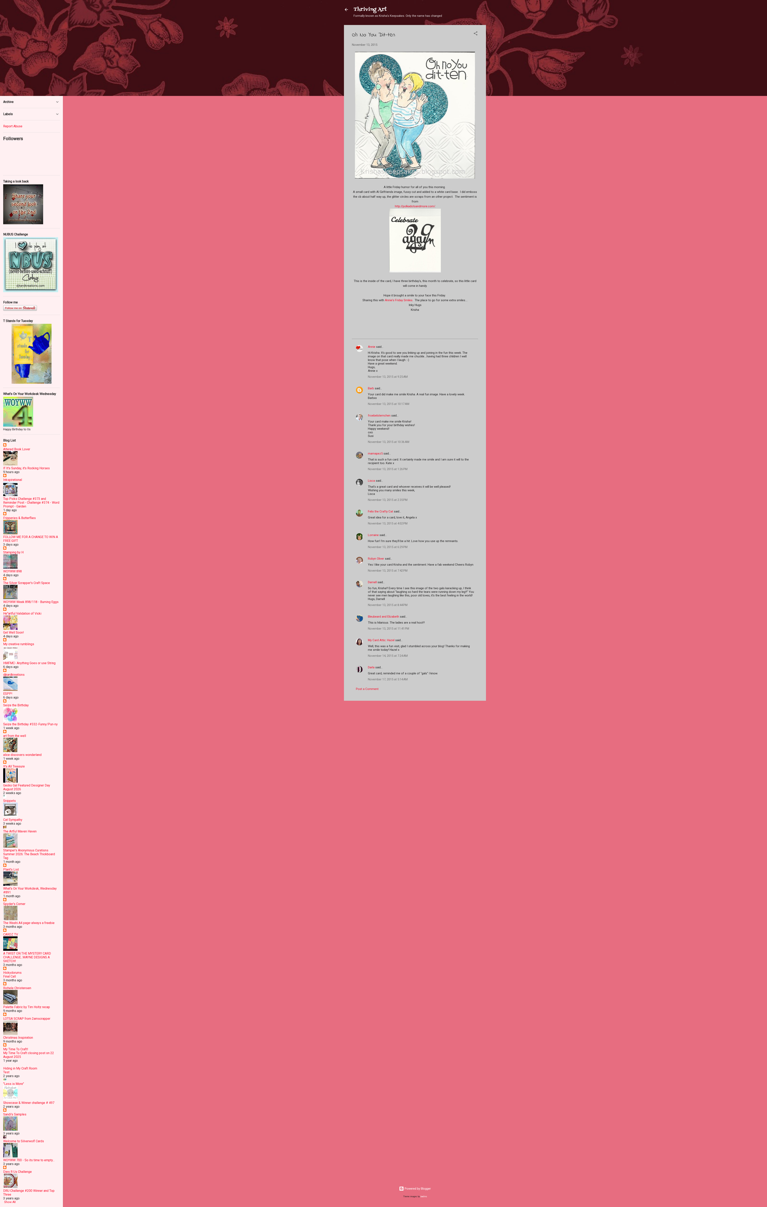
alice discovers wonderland (22, 755)
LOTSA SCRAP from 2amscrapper (26, 1019)
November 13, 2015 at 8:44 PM (387, 605)
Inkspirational (12, 480)
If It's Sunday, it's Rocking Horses (26, 468)
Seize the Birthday (16, 705)
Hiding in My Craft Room (20, 1068)
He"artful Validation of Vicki (22, 613)
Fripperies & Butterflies (19, 518)
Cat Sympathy (12, 820)
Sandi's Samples (14, 1114)
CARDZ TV (10, 934)
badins (423, 1196)
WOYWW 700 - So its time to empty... (29, 1160)
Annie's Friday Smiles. (399, 300)
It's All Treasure (14, 766)
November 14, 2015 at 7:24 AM (388, 656)
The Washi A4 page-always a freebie (29, 923)
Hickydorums (12, 973)
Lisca (371, 480)
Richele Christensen (17, 988)
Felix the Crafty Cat (380, 511)
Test (6, 1072)
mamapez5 (375, 453)
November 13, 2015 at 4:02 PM (387, 523)
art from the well (14, 736)
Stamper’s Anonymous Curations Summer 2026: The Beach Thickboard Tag (29, 854)
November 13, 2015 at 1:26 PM (387, 469)
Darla (371, 667)
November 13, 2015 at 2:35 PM (387, 500)
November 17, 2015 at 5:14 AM (388, 679)
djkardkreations (14, 675)
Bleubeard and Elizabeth (383, 616)
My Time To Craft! (15, 1049)
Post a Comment (367, 689)
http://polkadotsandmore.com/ (415, 206)
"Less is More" (13, 1084)
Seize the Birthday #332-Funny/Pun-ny (30, 724)
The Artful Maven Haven (20, 831)
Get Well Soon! (13, 632)
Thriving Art (370, 9)
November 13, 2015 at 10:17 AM (388, 404)
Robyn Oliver (376, 558)
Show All (10, 1202)
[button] (475, 34)
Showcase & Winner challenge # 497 (28, 1103)
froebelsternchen (379, 415)
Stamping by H (13, 552)
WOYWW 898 (12, 571)
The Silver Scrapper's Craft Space (26, 583)
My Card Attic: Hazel (381, 640)
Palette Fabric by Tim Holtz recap (26, 1007)
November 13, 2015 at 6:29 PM (387, 547)
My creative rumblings (18, 644)
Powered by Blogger (417, 1188)
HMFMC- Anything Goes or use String (29, 663)
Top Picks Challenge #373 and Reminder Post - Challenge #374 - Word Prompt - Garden (31, 502)
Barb (371, 388)
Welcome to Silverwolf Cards (23, 1141)
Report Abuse (12, 126)
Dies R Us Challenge (17, 1172)
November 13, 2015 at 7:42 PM (387, 570)
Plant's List (11, 869)
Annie (371, 347)
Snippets (9, 801)
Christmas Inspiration (18, 1038)
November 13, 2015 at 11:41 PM (388, 628)
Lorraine (374, 535)
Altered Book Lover (16, 449)
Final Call (9, 976)
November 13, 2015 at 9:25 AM (388, 377)
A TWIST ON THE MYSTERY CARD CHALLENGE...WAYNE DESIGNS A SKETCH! (27, 957)
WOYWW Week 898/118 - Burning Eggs (31, 602)
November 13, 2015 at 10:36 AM (388, 442)
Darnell (372, 582)
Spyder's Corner (14, 904)
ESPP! (7, 694)
